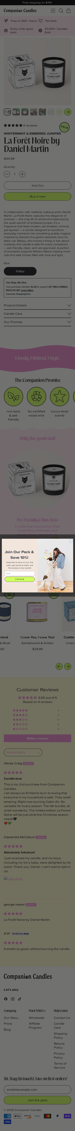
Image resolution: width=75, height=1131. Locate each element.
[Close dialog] (70, 541)
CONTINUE (19, 579)
